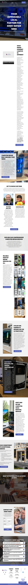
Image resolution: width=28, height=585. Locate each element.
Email (9, 521)
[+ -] (23, 573)
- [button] (21, 569)
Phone (5, 521)
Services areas (23, 580)
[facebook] (3, 572)
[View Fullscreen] (21, 571)
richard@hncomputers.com (11, 577)
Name (4, 518)
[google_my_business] (5, 572)
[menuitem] (12, 2)
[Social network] (5, 574)
